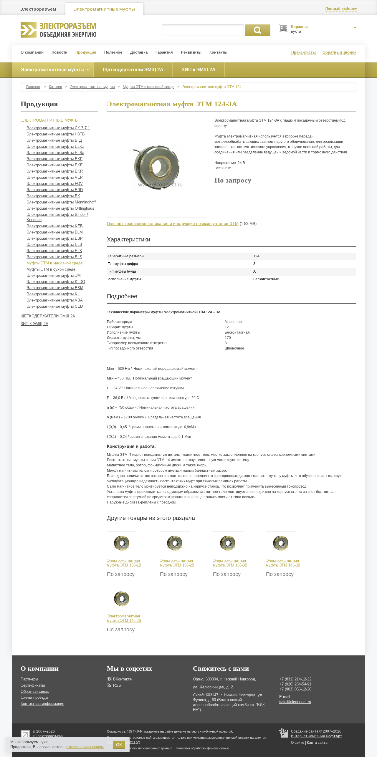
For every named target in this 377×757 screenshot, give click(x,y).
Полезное (113, 52)
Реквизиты (191, 52)
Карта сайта (317, 743)
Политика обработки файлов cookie (202, 748)
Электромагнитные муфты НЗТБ (56, 134)
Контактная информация (42, 703)
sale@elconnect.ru (295, 702)
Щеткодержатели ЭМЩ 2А (48, 316)
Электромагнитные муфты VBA (55, 300)
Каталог (55, 87)
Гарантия (164, 52)
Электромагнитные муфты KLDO (56, 281)
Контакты (218, 52)
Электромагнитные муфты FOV (55, 183)
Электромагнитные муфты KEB (55, 226)
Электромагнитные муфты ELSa (55, 152)
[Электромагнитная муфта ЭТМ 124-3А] (157, 168)
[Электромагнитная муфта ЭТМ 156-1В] (122, 543)
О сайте (297, 743)
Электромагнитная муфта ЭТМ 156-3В (230, 562)
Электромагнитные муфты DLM (55, 232)
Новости (59, 52)
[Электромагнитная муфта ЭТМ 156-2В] (175, 543)
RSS (117, 685)
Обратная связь (35, 691)
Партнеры (29, 679)
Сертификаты (33, 685)
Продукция (85, 52)
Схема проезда (34, 697)
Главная (33, 87)
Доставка (139, 52)
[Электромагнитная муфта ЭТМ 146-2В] (122, 599)
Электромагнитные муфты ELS (54, 257)
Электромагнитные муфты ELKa (55, 146)
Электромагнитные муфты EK (53, 196)
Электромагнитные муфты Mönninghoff (61, 202)
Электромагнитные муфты (104, 9)
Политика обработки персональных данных (139, 748)
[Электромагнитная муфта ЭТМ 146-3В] (281, 543)
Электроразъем (38, 9)
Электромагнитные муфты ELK (54, 251)
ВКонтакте (122, 679)
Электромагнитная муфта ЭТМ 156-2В (177, 562)
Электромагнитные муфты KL (53, 294)
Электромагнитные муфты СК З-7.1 (58, 128)
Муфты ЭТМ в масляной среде (148, 87)
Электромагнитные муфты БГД (54, 140)
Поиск (257, 30)
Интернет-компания (316, 736)
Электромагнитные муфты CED (55, 306)
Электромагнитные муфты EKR (55, 171)
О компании (32, 52)
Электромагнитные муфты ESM (55, 288)
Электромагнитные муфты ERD (55, 190)
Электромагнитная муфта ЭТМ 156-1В (124, 562)
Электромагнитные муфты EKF (54, 159)
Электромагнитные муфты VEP (55, 177)
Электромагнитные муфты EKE (55, 165)
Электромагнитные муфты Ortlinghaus (60, 208)
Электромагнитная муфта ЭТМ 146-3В (283, 562)
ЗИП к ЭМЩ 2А (34, 324)
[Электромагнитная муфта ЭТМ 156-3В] (228, 543)
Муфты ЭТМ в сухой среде (51, 269)
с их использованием (85, 747)
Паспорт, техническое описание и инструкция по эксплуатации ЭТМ (173, 223)
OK (119, 744)
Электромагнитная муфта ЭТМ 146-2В (124, 618)
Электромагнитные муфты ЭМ (54, 275)
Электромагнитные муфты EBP (55, 238)
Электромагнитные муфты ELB (54, 244)
